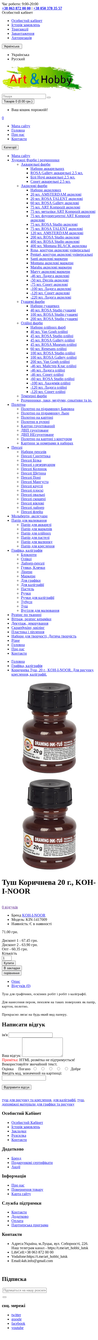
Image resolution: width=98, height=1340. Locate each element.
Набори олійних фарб (48, 327)
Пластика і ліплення (27, 632)
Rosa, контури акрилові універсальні (60, 250)
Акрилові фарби (34, 186)
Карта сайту (21, 1194)
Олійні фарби (32, 323)
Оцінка (8, 1069)
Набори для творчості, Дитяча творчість (43, 636)
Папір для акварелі (36, 525)
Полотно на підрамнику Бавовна (47, 409)
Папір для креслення (37, 546)
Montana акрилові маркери (52, 263)
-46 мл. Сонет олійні (47, 374)
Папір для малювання (29, 520)
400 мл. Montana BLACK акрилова (58, 246)
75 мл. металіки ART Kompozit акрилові (62, 211)
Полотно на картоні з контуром (46, 439)
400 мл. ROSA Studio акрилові (54, 241)
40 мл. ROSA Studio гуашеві (53, 310)
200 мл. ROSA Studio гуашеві (54, 319)
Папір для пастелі (35, 537)
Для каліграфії (32, 585)
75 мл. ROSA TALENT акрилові (56, 229)
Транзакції (19, 29)
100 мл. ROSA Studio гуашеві (54, 314)
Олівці (26, 559)
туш (80, 1100)
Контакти (19, 139)
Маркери (28, 576)
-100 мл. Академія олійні (50, 383)
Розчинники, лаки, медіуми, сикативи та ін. (56, 400)
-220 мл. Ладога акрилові (50, 297)
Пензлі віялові (32, 503)
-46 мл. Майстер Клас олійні (53, 366)
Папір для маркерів (36, 529)
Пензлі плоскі (32, 490)
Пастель (27, 589)
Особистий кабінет (26, 21)
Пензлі (16, 447)
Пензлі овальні (33, 495)
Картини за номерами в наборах (47, 443)
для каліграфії (64, 1100)
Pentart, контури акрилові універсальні (61, 254)
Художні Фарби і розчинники (35, 160)
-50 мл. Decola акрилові (49, 280)
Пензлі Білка (31, 460)
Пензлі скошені (33, 499)
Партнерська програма (29, 1225)
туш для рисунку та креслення (26, 1100)
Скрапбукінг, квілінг (28, 628)
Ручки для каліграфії (37, 598)
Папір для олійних (36, 533)
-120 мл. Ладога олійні (48, 387)
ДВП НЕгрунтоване (37, 435)
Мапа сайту (20, 126)
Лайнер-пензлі (32, 563)
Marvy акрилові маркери (50, 272)
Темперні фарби (34, 396)
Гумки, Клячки (33, 568)
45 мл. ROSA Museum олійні (53, 344)
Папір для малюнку (37, 542)
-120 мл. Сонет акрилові (50, 293)
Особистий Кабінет (27, 1123)
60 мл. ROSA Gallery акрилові (54, 203)
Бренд (16, 1158)
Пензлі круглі (32, 486)
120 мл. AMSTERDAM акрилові (56, 233)
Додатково (20, 1216)
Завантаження (22, 33)
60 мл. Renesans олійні (48, 349)
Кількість (9, 953)
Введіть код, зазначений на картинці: (32, 1073)
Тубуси (26, 602)
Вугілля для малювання (40, 610)
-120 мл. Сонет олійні (47, 392)
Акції (15, 1167)
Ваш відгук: (11, 1056)
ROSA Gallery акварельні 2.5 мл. (56, 173)
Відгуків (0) (20, 986)
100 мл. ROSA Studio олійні (52, 353)
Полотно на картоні (37, 417)
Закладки (18, 1131)
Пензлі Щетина (33, 473)
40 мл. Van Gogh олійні (49, 332)
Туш (24, 606)
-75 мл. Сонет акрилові (49, 284)
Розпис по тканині (26, 615)
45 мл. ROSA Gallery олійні (52, 340)
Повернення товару (27, 1189)
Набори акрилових (45, 190)
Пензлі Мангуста (35, 482)
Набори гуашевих (44, 306)
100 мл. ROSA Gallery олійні (53, 357)
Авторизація (21, 38)
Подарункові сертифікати (32, 1163)
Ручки (26, 593)
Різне (15, 640)
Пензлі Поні (31, 477)
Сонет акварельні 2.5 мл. (50, 181)
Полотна (18, 405)
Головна (18, 130)
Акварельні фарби (35, 164)
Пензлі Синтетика (35, 456)
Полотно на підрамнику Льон (45, 413)
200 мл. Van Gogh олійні (50, 362)
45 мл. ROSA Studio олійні (51, 336)
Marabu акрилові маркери (51, 267)
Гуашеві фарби (33, 302)
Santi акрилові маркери (49, 259)
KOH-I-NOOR (33, 915)
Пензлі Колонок (34, 469)
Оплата (17, 1221)
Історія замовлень (25, 25)
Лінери (26, 572)
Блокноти (29, 555)
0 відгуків (10, 907)
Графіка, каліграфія (26, 550)
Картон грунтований (38, 426)
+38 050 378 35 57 (47, 8)
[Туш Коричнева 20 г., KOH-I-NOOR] (49, 871)
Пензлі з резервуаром (38, 465)
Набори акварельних (47, 169)
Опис (15, 981)
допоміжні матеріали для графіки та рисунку (38, 1104)
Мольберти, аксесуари (29, 516)
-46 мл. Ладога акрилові (49, 276)
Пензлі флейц (32, 512)
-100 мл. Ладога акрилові (50, 289)
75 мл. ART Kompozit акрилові (55, 207)
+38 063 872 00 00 (16, 8)
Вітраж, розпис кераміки (31, 619)
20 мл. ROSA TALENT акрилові (56, 199)
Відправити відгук (16, 1087)
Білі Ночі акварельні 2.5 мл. (52, 177)
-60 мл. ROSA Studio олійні (52, 379)
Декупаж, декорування (29, 623)
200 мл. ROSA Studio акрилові (54, 237)
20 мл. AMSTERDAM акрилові (55, 194)
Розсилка (18, 1135)
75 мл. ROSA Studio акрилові (54, 224)
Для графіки (31, 580)
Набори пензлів (33, 452)
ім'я (5, 1035)
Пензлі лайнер (32, 507)
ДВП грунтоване (35, 430)
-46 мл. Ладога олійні (47, 370)
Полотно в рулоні (35, 422)
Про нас (17, 134)
